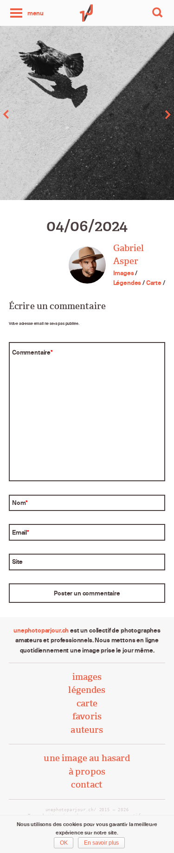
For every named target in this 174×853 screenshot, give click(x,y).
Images (123, 273)
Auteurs (87, 730)
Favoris (87, 716)
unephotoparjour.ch (41, 630)
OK (64, 843)
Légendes (127, 282)
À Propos (87, 771)
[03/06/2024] (43, 114)
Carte (153, 282)
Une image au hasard (87, 758)
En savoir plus (101, 843)
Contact (87, 784)
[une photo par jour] (87, 13)
